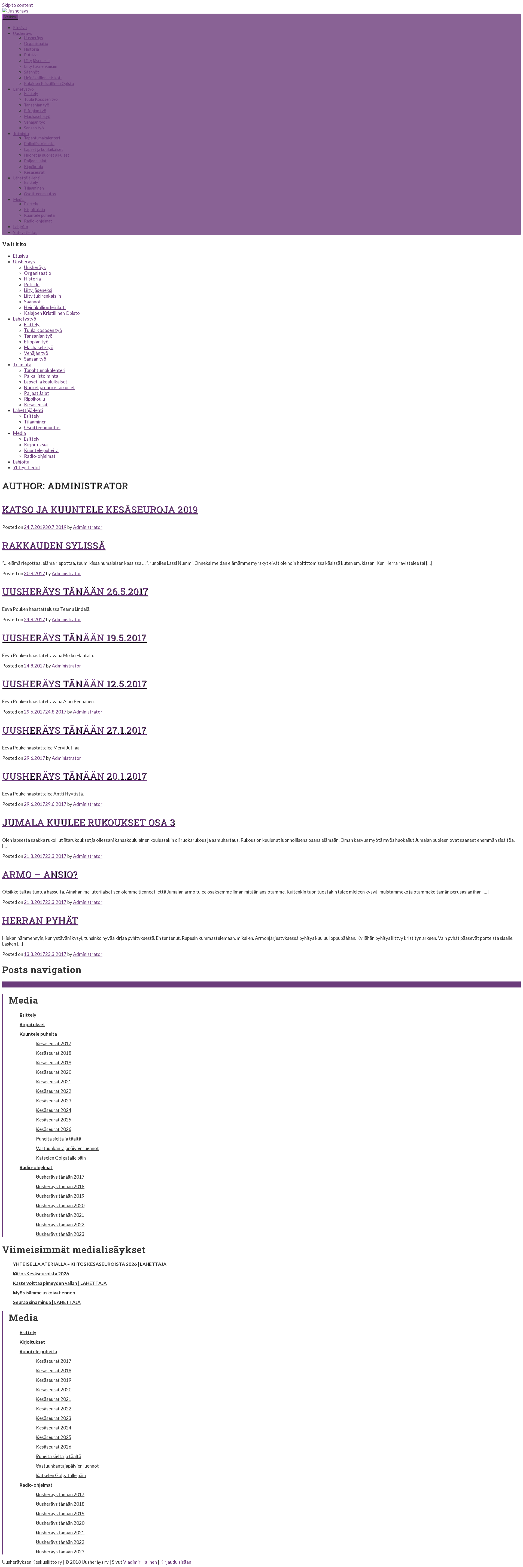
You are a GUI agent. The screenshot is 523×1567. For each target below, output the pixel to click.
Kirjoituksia (34, 209)
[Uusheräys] (15, 11)
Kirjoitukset (32, 1024)
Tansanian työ (36, 104)
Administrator (87, 527)
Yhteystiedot (25, 232)
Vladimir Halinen (140, 1562)
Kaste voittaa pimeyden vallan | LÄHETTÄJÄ (60, 1283)
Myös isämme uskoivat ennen (44, 1292)
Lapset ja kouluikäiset (43, 149)
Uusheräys (22, 33)
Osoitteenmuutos (40, 193)
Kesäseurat (34, 172)
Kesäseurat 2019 (53, 1062)
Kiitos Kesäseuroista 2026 (41, 1273)
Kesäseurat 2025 (53, 1120)
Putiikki (31, 54)
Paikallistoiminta (39, 143)
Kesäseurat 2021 (53, 1081)
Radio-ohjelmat (38, 220)
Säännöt (31, 71)
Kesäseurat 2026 (53, 1129)
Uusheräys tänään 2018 (60, 1186)
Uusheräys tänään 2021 (60, 1215)
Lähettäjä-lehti (26, 177)
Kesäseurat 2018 (53, 1053)
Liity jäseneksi (37, 60)
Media (19, 199)
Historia (31, 49)
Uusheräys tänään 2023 (60, 1234)
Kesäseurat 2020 (53, 1072)
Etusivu (20, 27)
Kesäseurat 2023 (53, 1100)
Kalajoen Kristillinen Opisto (49, 83)
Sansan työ (34, 127)
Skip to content (17, 5)
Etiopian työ (35, 110)
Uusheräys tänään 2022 (60, 1224)
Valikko (10, 17)
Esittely (31, 93)
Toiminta (21, 133)
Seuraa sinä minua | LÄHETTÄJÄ (47, 1302)
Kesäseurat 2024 (53, 1110)
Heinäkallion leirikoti (43, 77)
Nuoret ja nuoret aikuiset (46, 155)
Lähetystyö (23, 89)
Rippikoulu (33, 166)
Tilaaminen (34, 187)
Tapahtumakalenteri (42, 137)
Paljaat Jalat (35, 160)
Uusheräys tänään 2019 (60, 1196)
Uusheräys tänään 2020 (60, 1205)
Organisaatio (36, 43)
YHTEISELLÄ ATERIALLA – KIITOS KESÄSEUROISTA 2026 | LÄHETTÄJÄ (89, 1264)
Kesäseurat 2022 (53, 1091)
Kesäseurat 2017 (53, 1043)
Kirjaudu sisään (175, 1562)
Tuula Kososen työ (41, 99)
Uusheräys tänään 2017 (60, 1177)
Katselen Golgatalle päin (61, 1158)
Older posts (17, 984)
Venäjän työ (34, 122)
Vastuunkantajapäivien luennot (67, 1148)
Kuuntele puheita (39, 215)
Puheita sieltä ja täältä (58, 1139)
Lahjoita (20, 226)
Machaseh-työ (37, 116)
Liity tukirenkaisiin (40, 66)
